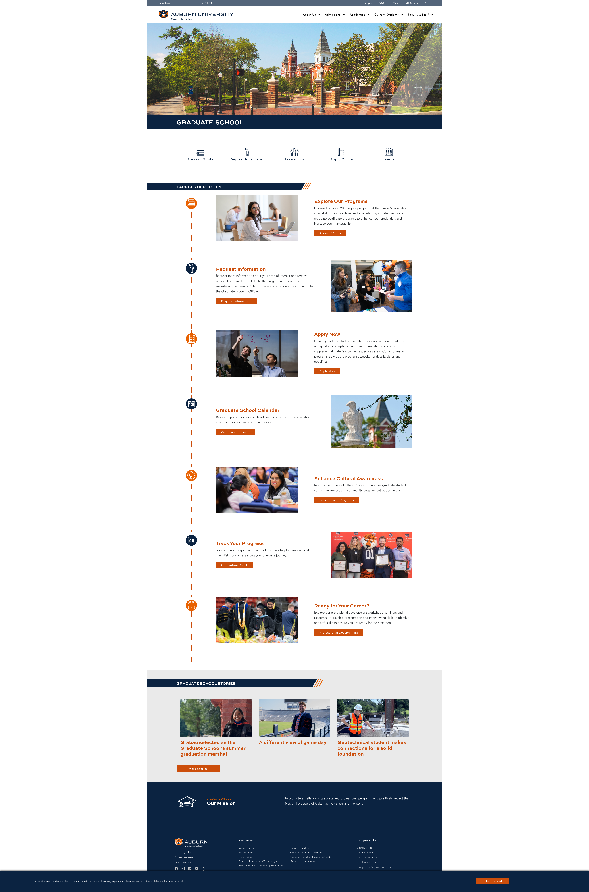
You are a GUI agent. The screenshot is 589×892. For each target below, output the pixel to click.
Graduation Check (234, 565)
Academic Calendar (235, 432)
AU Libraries (245, 852)
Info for (208, 3)
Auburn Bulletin (247, 848)
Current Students (386, 15)
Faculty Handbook (301, 848)
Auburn (168, 3)
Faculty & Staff (418, 15)
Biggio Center (246, 857)
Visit (382, 3)
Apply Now (327, 371)
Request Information (236, 301)
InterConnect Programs (336, 500)
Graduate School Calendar (306, 852)
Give (397, 3)
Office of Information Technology (257, 861)
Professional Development (338, 632)
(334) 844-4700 (184, 857)
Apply (368, 3)
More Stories (198, 768)
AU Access (411, 3)
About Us (309, 15)
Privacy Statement (154, 881)
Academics (357, 15)
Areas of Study (330, 233)
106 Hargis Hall (184, 852)
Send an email (183, 862)
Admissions (333, 15)
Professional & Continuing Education (260, 865)
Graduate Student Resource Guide (310, 857)
